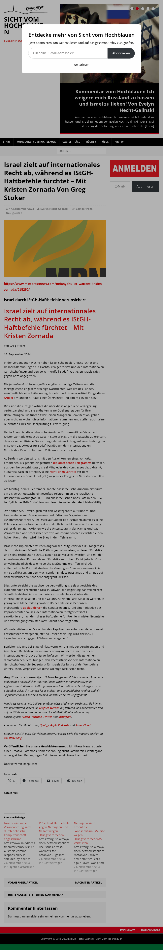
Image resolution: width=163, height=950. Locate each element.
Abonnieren (121, 53)
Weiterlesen (81, 64)
